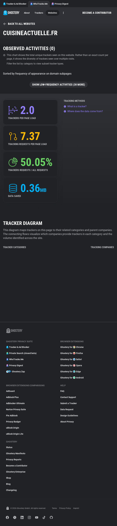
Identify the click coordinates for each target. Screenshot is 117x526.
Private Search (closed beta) (23, 353)
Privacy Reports (13, 459)
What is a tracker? (77, 106)
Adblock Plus (12, 397)
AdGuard (10, 391)
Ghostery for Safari (71, 359)
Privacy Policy (65, 508)
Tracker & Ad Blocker (16, 4)
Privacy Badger (13, 421)
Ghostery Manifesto (15, 453)
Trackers (39, 13)
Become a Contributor (96, 12)
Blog (8, 484)
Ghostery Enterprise (15, 472)
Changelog (11, 490)
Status (9, 447)
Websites (52, 13)
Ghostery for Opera (71, 365)
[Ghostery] (11, 12)
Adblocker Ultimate (15, 403)
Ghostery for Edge (70, 371)
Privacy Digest (61, 4)
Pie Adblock (12, 415)
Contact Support (68, 397)
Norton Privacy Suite (16, 409)
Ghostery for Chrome (72, 347)
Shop (8, 478)
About (27, 13)
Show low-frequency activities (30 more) (58, 84)
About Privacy (67, 421)
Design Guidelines (69, 415)
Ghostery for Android (72, 377)
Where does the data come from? (85, 111)
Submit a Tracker (68, 403)
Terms (54, 508)
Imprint (76, 508)
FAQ (62, 391)
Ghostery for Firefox (71, 353)
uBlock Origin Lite (14, 434)
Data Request (66, 409)
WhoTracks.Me (40, 4)
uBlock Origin (12, 428)
